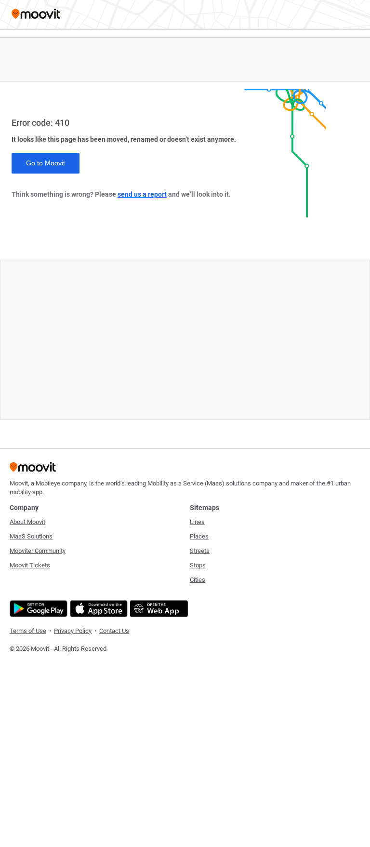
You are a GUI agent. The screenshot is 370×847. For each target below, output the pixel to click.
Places (199, 536)
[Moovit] (36, 15)
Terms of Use (28, 630)
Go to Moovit (45, 163)
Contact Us (114, 630)
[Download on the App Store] (97, 608)
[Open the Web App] (157, 608)
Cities (197, 579)
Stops (198, 565)
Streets (200, 550)
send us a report (142, 194)
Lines (197, 521)
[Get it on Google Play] (37, 608)
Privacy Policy (73, 630)
